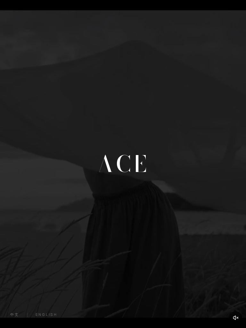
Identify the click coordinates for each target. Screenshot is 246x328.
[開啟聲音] (235, 317)
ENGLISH (46, 314)
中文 (14, 314)
